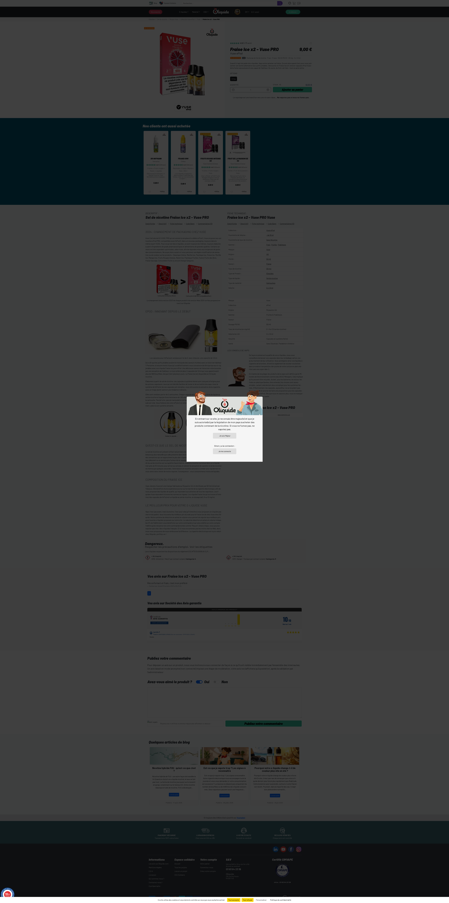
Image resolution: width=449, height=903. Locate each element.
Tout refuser (247, 900)
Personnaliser (261, 900)
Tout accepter (233, 900)
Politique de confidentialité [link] (280, 900)
